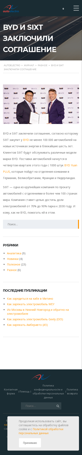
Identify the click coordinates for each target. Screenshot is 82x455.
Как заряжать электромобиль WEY (30, 304)
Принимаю (30, 443)
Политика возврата (72, 391)
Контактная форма (11, 391)
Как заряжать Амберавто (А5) (27, 325)
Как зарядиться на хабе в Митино (30, 298)
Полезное (13, 264)
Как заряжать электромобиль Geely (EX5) (35, 319)
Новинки (13, 259)
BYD (26, 140)
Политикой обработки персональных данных (41, 431)
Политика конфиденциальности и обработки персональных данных (48, 391)
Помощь (25, 391)
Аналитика (14, 253)
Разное (12, 270)
